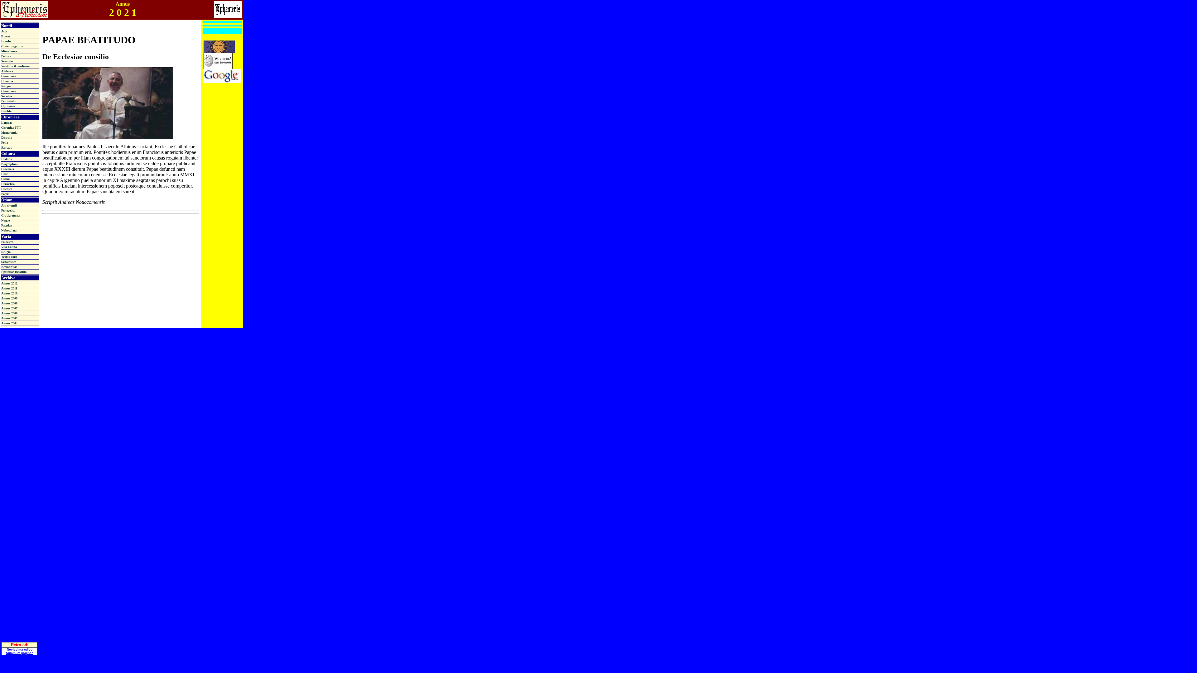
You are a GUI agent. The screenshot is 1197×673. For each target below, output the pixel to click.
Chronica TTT (11, 127)
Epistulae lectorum (13, 272)
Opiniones (8, 106)
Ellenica (6, 189)
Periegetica (8, 210)
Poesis (5, 194)
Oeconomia (8, 76)
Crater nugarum (12, 46)
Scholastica (8, 262)
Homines (7, 81)
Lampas (6, 122)
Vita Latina (9, 247)
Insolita (6, 111)
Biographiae (9, 164)
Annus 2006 (9, 313)
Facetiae (6, 225)
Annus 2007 (9, 308)
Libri (4, 174)
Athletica (7, 71)
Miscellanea (9, 51)
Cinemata (7, 169)
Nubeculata (9, 230)
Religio (6, 86)
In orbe (6, 41)
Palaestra (7, 242)
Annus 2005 (9, 318)
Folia (4, 142)
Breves (5, 36)
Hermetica (8, 184)
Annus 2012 (9, 283)
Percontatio (8, 101)
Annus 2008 (9, 303)
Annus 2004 (9, 323)
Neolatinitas (9, 267)
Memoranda (9, 132)
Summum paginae (19, 653)
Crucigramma (10, 215)
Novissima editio (19, 649)
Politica (6, 56)
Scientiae (7, 61)
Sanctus (6, 147)
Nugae (5, 220)
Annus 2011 (9, 288)
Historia (6, 159)
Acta (4, 31)
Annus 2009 (9, 298)
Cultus (5, 179)
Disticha (6, 137)
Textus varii (9, 257)
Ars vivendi (9, 205)
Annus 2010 (9, 293)
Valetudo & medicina (15, 66)
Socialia (6, 96)
